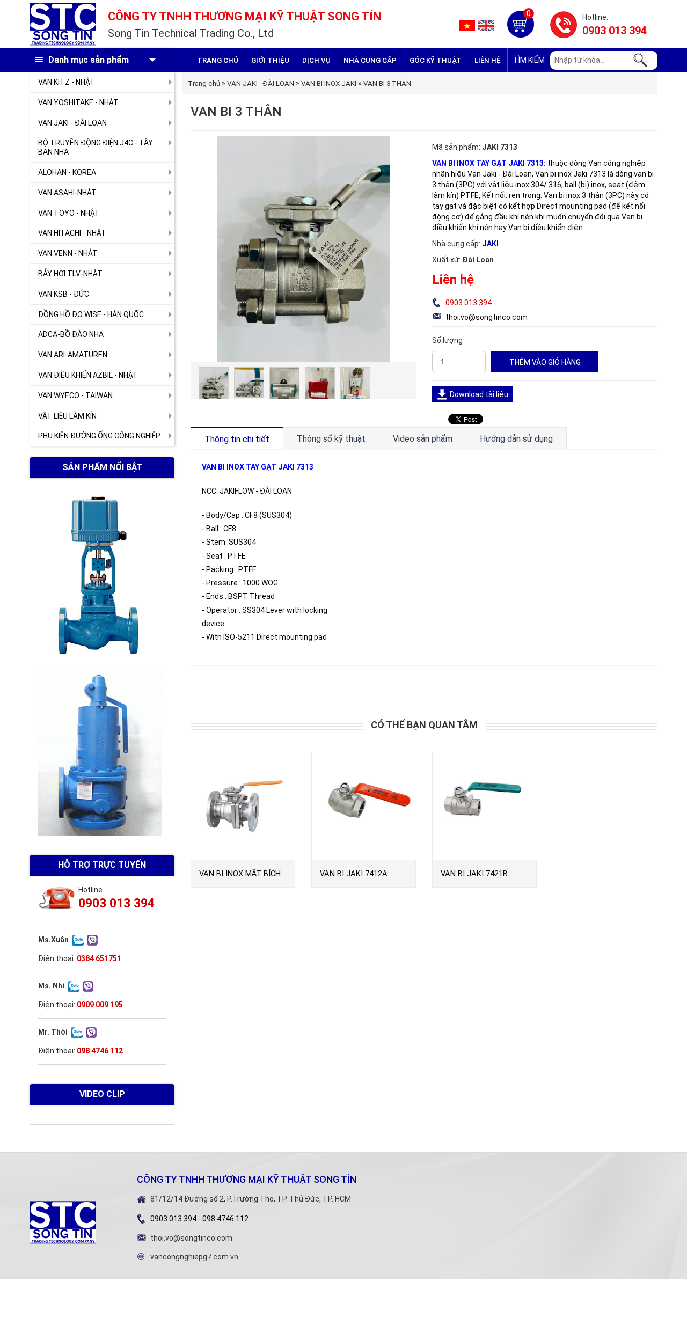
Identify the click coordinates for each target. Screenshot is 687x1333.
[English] (486, 25)
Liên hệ (487, 60)
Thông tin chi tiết (236, 439)
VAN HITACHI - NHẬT (72, 233)
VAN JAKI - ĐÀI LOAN (72, 123)
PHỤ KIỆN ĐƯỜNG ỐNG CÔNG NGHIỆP (99, 435)
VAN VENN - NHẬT (68, 253)
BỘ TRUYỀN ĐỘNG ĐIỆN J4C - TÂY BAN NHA (95, 147)
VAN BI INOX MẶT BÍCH (240, 873)
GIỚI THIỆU (270, 60)
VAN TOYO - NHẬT (69, 213)
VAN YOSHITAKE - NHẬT (78, 102)
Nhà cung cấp (370, 60)
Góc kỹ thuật (436, 60)
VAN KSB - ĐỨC (63, 294)
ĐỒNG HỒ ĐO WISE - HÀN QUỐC (91, 314)
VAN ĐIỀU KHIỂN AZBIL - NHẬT (88, 375)
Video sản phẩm (422, 439)
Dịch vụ (316, 60)
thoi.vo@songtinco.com (486, 317)
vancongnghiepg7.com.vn (194, 1257)
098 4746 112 (225, 1218)
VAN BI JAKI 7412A (354, 873)
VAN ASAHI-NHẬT (67, 192)
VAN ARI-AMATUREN (72, 354)
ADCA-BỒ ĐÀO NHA (71, 334)
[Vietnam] (467, 25)
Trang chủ (217, 60)
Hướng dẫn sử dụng (516, 439)
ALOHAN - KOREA (67, 172)
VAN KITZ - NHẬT (66, 82)
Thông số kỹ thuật (331, 439)
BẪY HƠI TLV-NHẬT (70, 273)
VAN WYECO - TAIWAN (75, 395)
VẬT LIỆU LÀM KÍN (67, 416)
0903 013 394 (614, 30)
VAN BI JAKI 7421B (474, 873)
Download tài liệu (479, 394)
